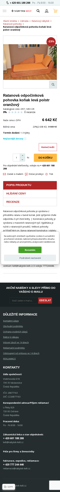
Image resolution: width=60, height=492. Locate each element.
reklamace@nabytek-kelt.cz (16, 468)
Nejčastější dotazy (13, 138)
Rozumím (30, 249)
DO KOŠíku (45, 157)
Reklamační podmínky (14, 347)
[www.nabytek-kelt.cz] (22, 10)
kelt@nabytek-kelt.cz (13, 442)
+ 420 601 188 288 (20, 3)
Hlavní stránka (10, 20)
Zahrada (24, 20)
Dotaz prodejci (36, 173)
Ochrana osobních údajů (15, 331)
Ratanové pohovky (12, 23)
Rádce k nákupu (11, 337)
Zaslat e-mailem (15, 173)
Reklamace (9, 358)
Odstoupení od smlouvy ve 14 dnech (21, 353)
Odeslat (45, 300)
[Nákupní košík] (55, 11)
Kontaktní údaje (11, 320)
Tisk (51, 173)
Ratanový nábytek (40, 20)
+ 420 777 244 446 (13, 464)
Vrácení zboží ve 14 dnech (16, 342)
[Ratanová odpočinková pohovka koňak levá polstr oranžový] (30, 62)
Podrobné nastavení (30, 257)
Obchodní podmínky (13, 326)
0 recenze (29, 112)
